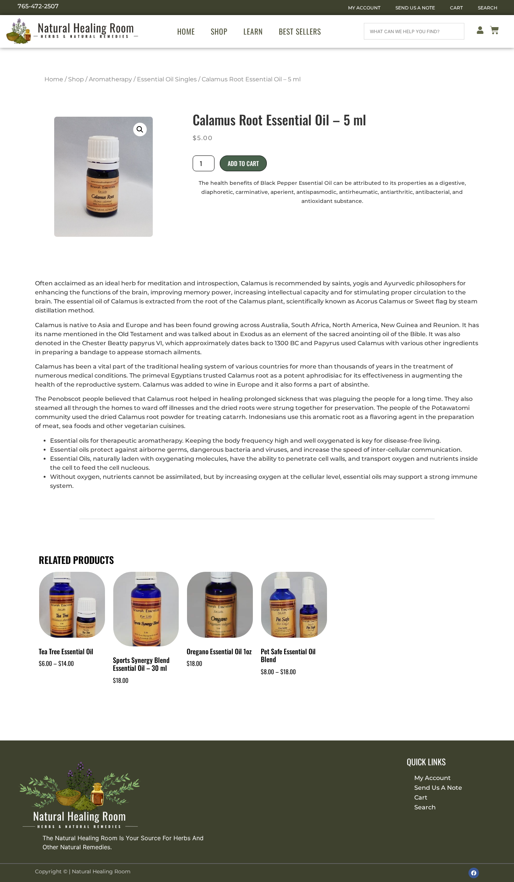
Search (487, 8)
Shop (219, 31)
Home (186, 31)
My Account (364, 8)
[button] (140, 129)
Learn (253, 31)
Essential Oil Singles (167, 79)
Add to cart (243, 163)
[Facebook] (473, 873)
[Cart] (494, 31)
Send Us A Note (415, 8)
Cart (456, 8)
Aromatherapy (110, 79)
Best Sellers (300, 31)
